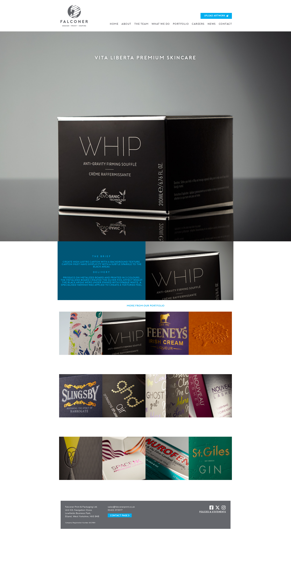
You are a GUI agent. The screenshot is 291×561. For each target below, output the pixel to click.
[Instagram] (223, 507)
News (211, 24)
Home (114, 24)
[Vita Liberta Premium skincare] (145, 136)
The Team (141, 24)
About (126, 24)
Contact (225, 24)
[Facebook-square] (211, 507)
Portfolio (181, 24)
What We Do (161, 24)
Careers (198, 24)
